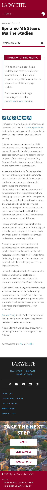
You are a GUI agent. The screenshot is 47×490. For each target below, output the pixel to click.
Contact (30, 371)
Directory (7, 393)
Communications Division (19, 101)
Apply (23, 441)
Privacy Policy (26, 482)
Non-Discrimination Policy (17, 486)
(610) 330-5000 (24, 374)
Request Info (23, 461)
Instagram (30, 384)
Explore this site (11, 42)
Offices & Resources (12, 398)
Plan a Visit (16, 371)
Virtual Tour (9, 413)
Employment (8, 408)
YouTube (23, 384)
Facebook (17, 384)
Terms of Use (10, 482)
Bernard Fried (8, 315)
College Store (9, 403)
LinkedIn (37, 384)
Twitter (10, 384)
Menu (9, 13)
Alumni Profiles (27, 344)
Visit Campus (23, 451)
